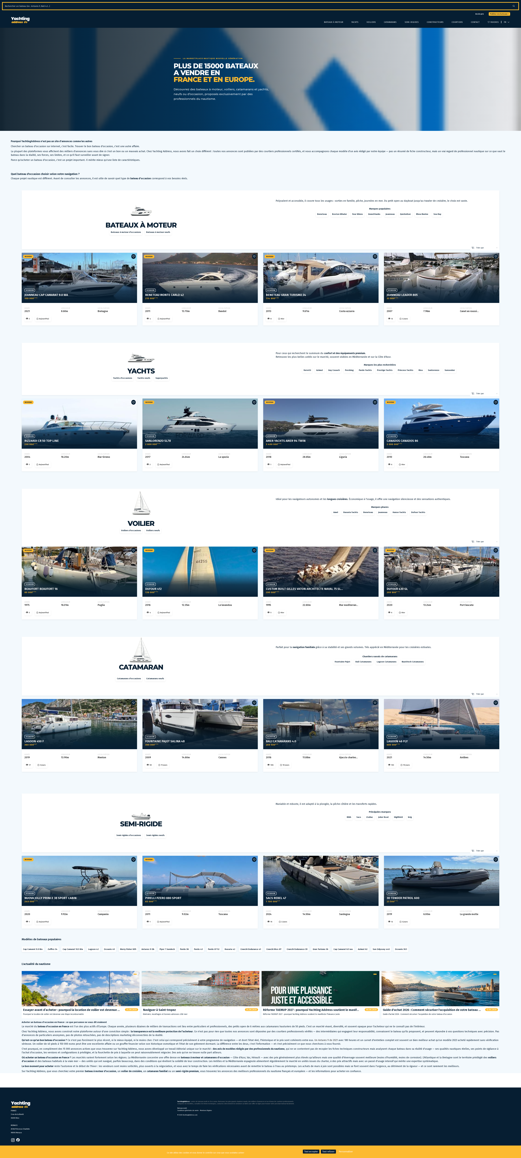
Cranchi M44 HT (273, 949)
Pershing (349, 370)
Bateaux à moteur (333, 22)
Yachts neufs (143, 378)
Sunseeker (450, 370)
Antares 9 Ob (148, 949)
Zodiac (369, 817)
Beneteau (322, 214)
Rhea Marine (422, 214)
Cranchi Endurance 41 (250, 949)
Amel (335, 512)
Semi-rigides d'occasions (128, 835)
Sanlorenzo (433, 370)
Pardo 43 (198, 949)
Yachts (354, 22)
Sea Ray (437, 214)
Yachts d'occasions (122, 378)
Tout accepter (311, 1151)
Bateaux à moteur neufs (158, 232)
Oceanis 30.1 (401, 949)
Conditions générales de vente (188, 1110)
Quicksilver (405, 214)
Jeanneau (390, 214)
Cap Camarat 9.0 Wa (32, 949)
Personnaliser (346, 1151)
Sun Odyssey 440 (381, 949)
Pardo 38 (184, 949)
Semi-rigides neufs (155, 835)
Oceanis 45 (109, 949)
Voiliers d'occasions (131, 530)
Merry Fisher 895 (128, 949)
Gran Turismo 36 (320, 949)
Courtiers (457, 22)
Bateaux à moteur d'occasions (126, 232)
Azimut (319, 370)
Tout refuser (328, 1151)
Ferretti (307, 370)
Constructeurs (435, 22)
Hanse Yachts (399, 512)
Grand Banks (374, 214)
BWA (349, 817)
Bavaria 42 (230, 949)
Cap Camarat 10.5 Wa (73, 949)
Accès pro (479, 14)
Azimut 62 (362, 949)
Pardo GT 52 (213, 949)
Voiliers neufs (153, 530)
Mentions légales (206, 1110)
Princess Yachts (405, 370)
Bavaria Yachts (350, 512)
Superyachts (161, 378)
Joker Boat (383, 817)
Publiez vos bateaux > (499, 14)
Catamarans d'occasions (129, 678)
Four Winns (357, 214)
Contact (475, 22)
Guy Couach (334, 370)
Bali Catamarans (363, 661)
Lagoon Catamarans (386, 661)
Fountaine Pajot (342, 661)
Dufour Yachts (418, 512)
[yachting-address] (20, 20)
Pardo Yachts (365, 370)
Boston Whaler (339, 214)
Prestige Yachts (385, 370)
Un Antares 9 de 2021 (326, 1040)
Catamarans (390, 22)
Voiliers (371, 22)
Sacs (358, 817)
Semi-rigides (412, 22)
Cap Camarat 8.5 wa (343, 949)
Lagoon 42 (93, 949)
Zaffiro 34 (52, 949)
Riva (421, 370)
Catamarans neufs (155, 678)
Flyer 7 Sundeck (167, 949)
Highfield (398, 817)
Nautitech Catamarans (413, 661)
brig (410, 817)
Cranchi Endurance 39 (297, 949)
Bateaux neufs (182, 1108)
